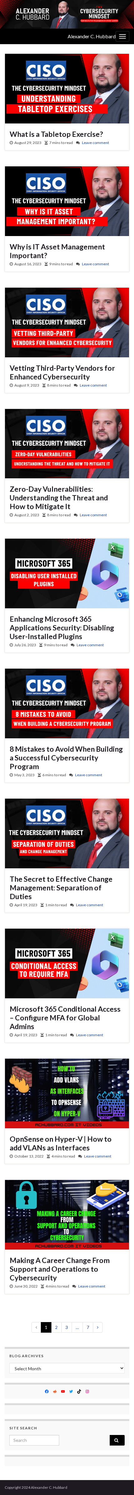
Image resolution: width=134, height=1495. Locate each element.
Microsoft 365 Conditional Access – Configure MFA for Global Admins (65, 1018)
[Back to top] (120, 1481)
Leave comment (95, 142)
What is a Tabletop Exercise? (56, 134)
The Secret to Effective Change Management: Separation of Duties (61, 888)
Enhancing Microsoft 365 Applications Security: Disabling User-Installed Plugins (62, 628)
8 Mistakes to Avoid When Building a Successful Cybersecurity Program (66, 758)
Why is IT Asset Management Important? (57, 251)
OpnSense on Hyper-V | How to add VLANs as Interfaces (61, 1143)
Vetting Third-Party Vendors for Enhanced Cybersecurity (62, 372)
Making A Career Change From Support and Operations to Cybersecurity (60, 1269)
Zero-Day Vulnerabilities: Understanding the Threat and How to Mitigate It (59, 498)
